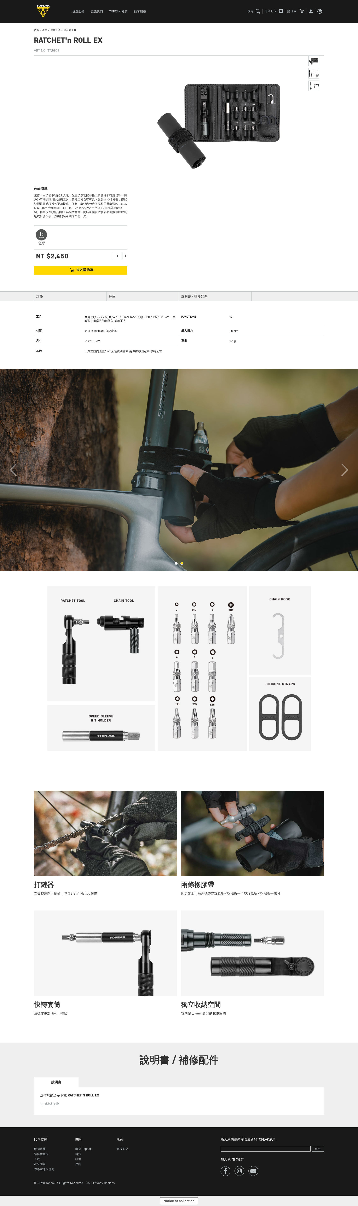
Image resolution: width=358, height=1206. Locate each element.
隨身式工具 (70, 30)
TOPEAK (44, 11)
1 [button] (176, 563)
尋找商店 (122, 1149)
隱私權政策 (41, 1154)
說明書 (56, 1082)
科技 (78, 1154)
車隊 (78, 1164)
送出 (318, 1149)
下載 (37, 1159)
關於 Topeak (83, 1149)
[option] (179, 470)
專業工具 (55, 30)
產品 (44, 30)
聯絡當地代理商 (44, 1169)
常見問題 (40, 1164)
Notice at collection (179, 1201)
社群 (78, 1159)
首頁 (36, 30)
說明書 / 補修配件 (194, 296)
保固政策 (40, 1149)
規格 (39, 296)
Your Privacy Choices (100, 1183)
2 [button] (181, 563)
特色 (112, 296)
